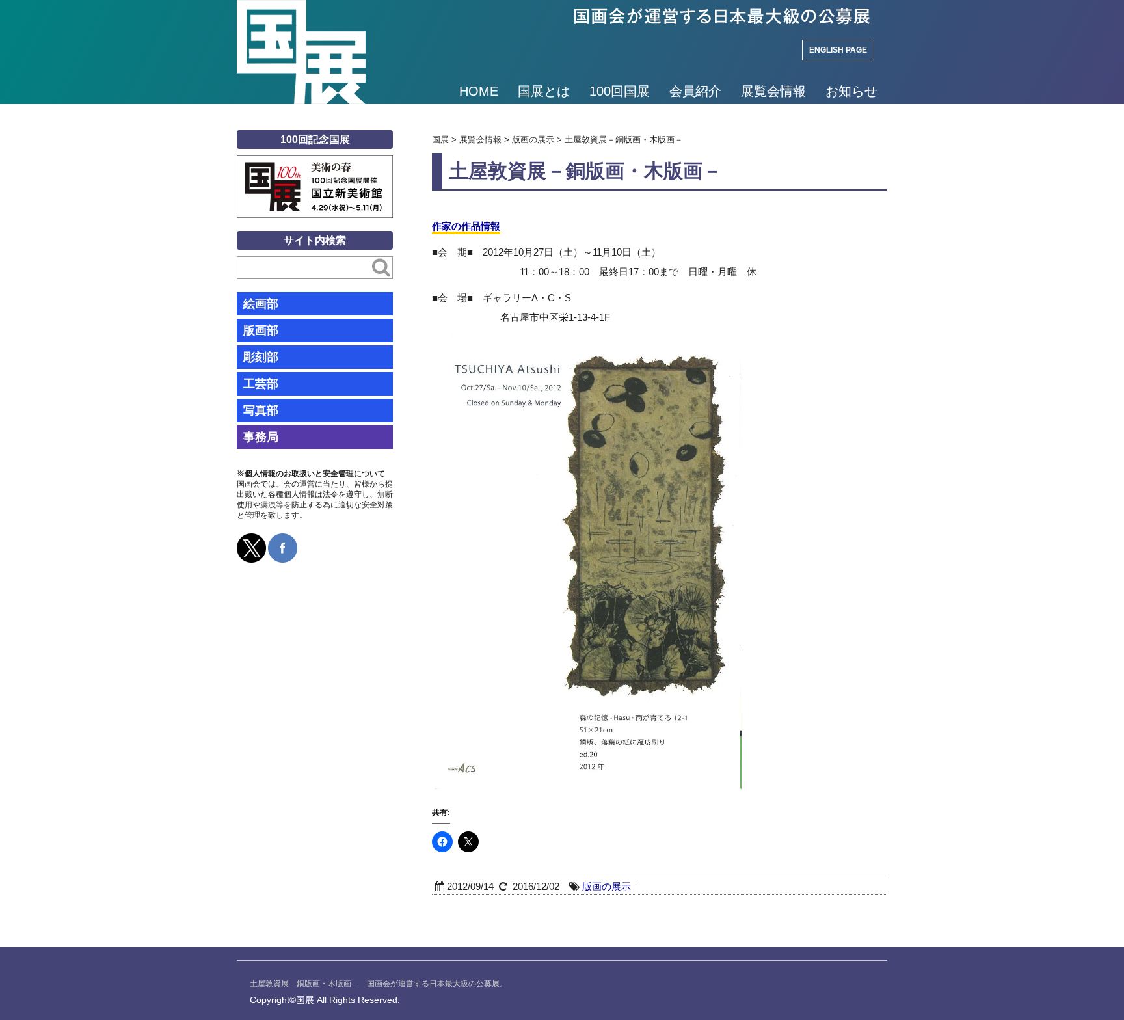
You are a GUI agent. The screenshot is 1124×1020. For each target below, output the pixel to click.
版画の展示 (606, 886)
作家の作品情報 (466, 226)
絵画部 (260, 303)
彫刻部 (260, 357)
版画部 (260, 330)
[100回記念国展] (315, 164)
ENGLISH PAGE (838, 50)
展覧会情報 (773, 91)
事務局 (260, 437)
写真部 (260, 410)
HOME (478, 91)
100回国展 (619, 91)
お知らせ (851, 91)
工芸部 (260, 383)
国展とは (544, 91)
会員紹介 (695, 91)
